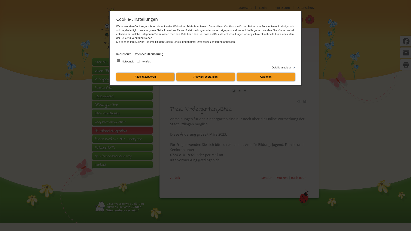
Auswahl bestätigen (205, 76)
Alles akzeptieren (145, 76)
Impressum (123, 54)
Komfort (145, 61)
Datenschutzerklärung (148, 54)
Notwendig (128, 61)
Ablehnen (265, 76)
